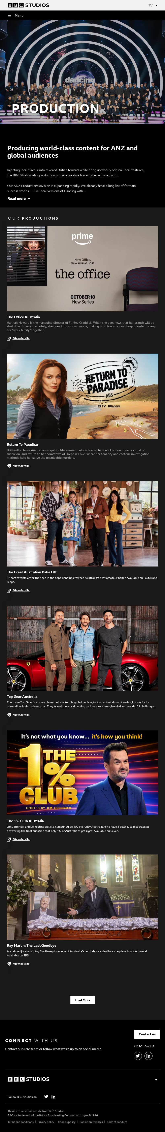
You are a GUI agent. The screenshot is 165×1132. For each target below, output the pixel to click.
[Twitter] (46, 1097)
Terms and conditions (21, 1122)
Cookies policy (66, 1122)
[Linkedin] (53, 1097)
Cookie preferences (91, 1122)
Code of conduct (117, 1122)
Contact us (147, 1034)
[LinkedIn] (148, 1056)
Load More (82, 1000)
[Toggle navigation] (155, 5)
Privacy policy (46, 1122)
